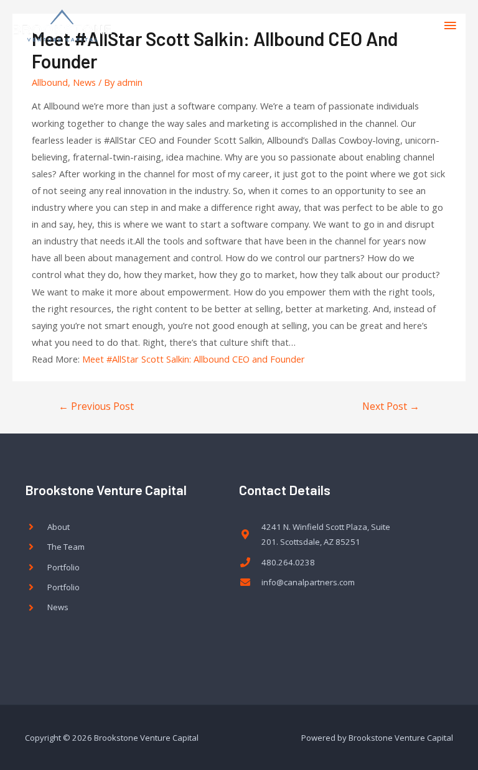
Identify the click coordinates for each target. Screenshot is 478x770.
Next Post (390, 406)
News (84, 82)
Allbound (50, 82)
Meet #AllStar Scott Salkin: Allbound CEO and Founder (193, 359)
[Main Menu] (450, 25)
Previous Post (96, 406)
